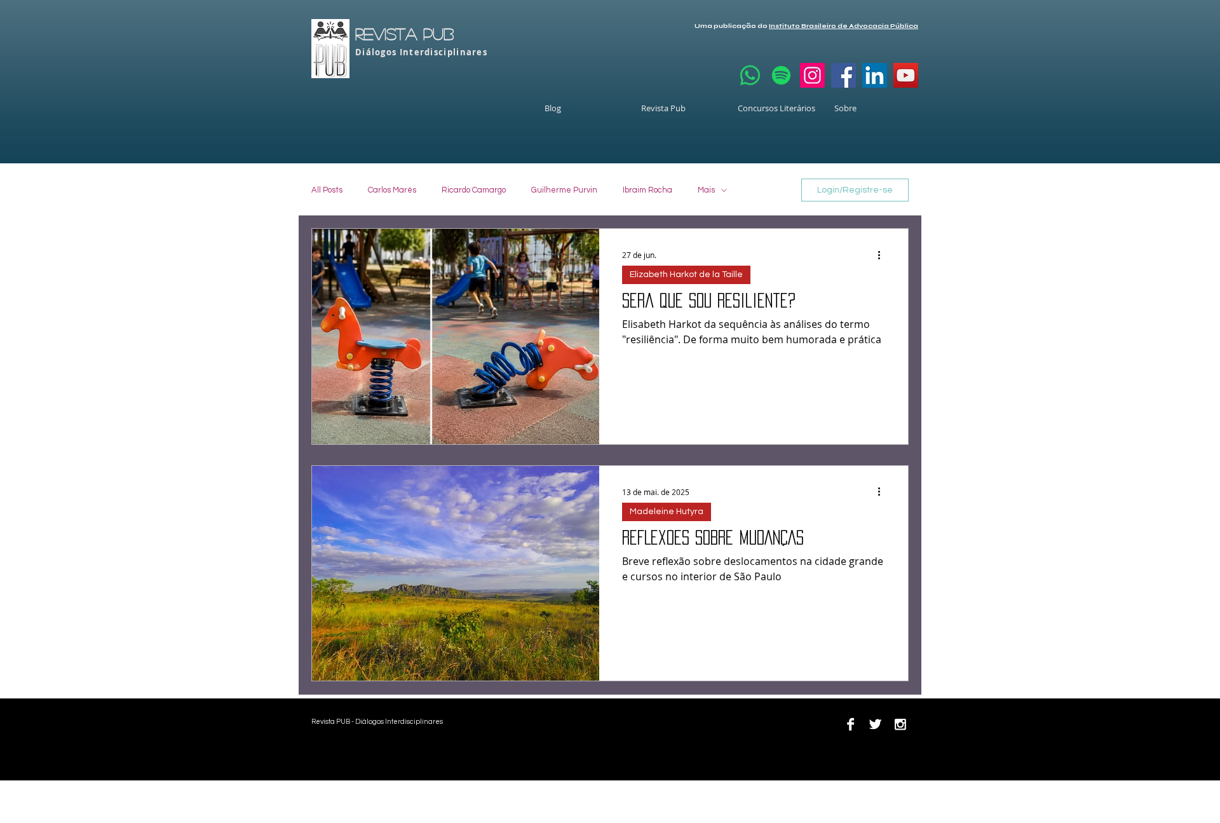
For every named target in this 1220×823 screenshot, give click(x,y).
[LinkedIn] (874, 75)
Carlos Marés (392, 190)
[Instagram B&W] (900, 724)
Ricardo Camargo (474, 190)
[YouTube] (905, 75)
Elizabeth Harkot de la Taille (686, 274)
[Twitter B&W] (875, 724)
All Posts (326, 190)
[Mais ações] (883, 254)
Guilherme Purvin (564, 190)
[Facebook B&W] (850, 724)
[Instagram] (812, 75)
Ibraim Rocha (647, 190)
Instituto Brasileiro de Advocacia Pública (843, 26)
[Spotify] (781, 75)
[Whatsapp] (750, 75)
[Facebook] (843, 75)
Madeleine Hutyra (666, 511)
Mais (706, 190)
